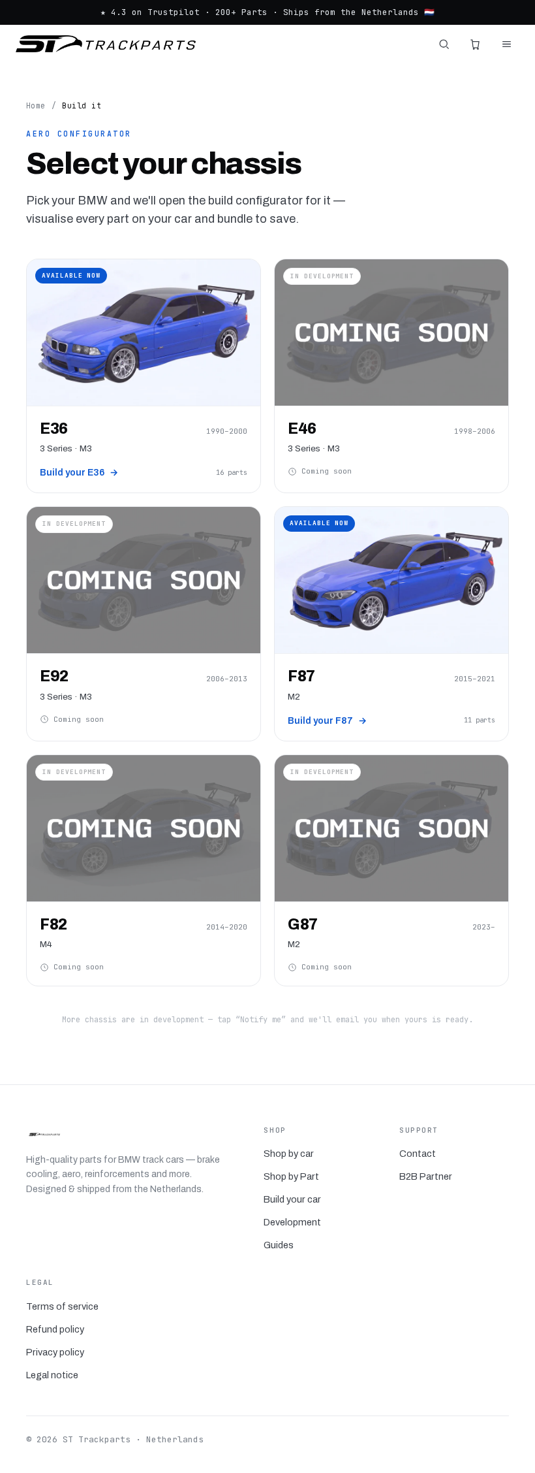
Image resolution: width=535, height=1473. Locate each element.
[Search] (444, 44)
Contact (417, 1153)
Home (36, 105)
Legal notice (52, 1375)
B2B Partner (425, 1176)
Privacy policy (55, 1352)
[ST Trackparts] (106, 43)
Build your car (292, 1199)
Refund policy (55, 1329)
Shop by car (289, 1153)
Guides (279, 1245)
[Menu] (506, 44)
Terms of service (62, 1306)
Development (292, 1222)
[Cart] (475, 44)
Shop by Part (291, 1176)
